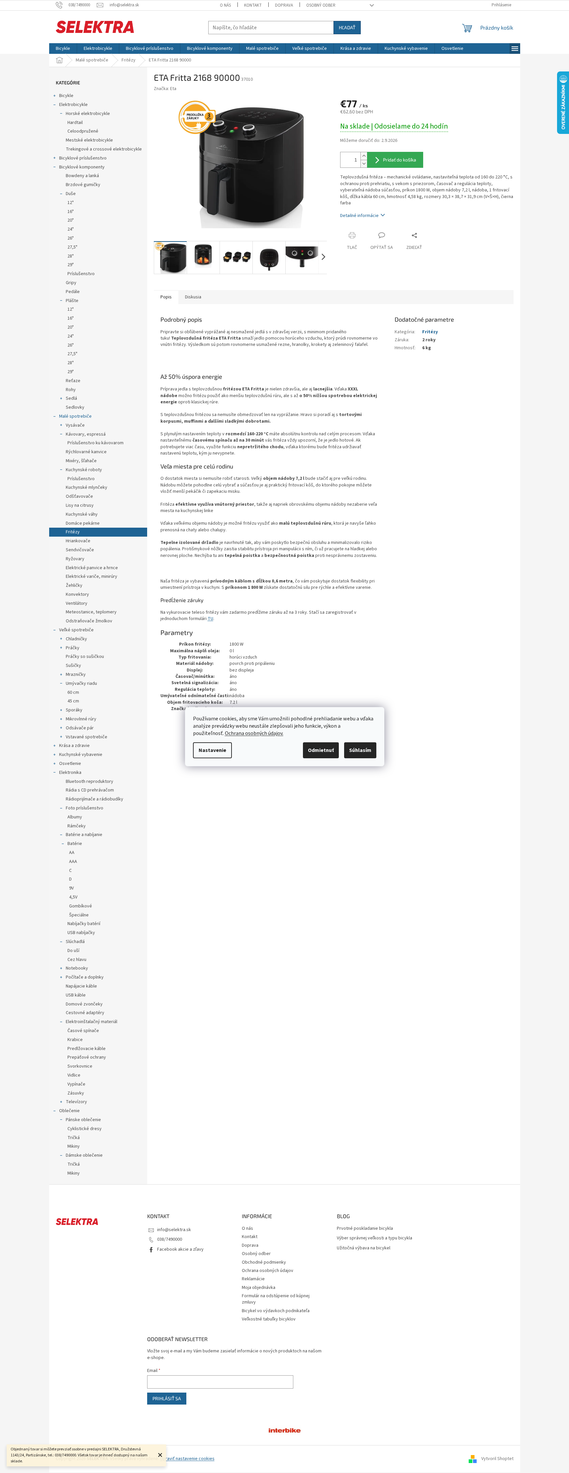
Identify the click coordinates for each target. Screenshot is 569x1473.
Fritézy (73, 532)
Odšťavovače (79, 496)
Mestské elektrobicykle (89, 140)
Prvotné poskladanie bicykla (365, 1228)
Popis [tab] (166, 297)
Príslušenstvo (81, 273)
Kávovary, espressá (86, 434)
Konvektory (77, 594)
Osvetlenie (70, 763)
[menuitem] (63, 48)
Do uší (73, 950)
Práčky (72, 648)
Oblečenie (69, 1110)
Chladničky (76, 639)
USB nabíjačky (81, 932)
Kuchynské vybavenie (80, 754)
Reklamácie (253, 1279)
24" (70, 229)
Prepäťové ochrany (86, 1057)
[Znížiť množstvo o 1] (363, 163)
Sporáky (74, 710)
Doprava (284, 5)
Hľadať (347, 27)
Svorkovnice (79, 1066)
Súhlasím (360, 750)
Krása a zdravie (74, 745)
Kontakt (253, 5)
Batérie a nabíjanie (84, 834)
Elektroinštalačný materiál (91, 1021)
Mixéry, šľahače (81, 461)
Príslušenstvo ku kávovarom (95, 443)
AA (71, 852)
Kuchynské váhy (82, 514)
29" (70, 265)
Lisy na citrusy (80, 505)
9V (71, 888)
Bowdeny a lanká (82, 175)
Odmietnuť (321, 750)
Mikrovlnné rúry (81, 719)
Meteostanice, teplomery (91, 612)
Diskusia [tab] (193, 297)
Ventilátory (76, 603)
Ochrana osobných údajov (267, 1270)
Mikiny (73, 1146)
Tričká (73, 1137)
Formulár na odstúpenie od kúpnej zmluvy (276, 1299)
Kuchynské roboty (84, 470)
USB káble (76, 995)
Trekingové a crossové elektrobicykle (104, 149)
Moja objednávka (258, 1287)
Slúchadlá (75, 941)
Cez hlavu (76, 959)
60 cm (73, 692)
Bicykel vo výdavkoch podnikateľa (276, 1311)
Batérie (74, 843)
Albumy (74, 817)
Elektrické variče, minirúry (91, 576)
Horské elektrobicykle (88, 113)
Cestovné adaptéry (85, 1012)
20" (70, 220)
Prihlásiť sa (166, 1398)
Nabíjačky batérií (83, 923)
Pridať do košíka (399, 159)
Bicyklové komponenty (82, 167)
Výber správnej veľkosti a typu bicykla (374, 1238)
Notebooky (77, 968)
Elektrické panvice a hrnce (92, 568)
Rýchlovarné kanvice (86, 452)
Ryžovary (75, 559)
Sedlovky (75, 407)
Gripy (71, 282)
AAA (73, 861)
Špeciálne (79, 915)
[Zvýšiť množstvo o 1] (363, 156)
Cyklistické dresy (84, 1128)
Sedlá (71, 398)
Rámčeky (76, 826)
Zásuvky (75, 1093)
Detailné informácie (359, 215)
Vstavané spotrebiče (86, 737)
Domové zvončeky (84, 1004)
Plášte (72, 300)
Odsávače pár (80, 728)
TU (210, 618)
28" (70, 256)
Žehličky (74, 585)
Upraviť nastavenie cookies (187, 1458)
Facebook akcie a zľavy (180, 1249)
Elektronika (70, 772)
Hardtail (75, 122)
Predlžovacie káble (86, 1048)
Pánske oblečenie (83, 1119)
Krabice (75, 1039)
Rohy (71, 389)
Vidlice (73, 1075)
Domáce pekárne (83, 523)
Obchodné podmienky (264, 1262)
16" (70, 211)
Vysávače (75, 425)
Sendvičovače (80, 550)
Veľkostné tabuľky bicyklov (269, 1319)
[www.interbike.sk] (284, 1430)
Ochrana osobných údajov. (254, 733)
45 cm (73, 701)
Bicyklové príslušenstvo (83, 158)
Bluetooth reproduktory (89, 781)
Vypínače (76, 1084)
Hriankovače (78, 541)
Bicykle (66, 95)
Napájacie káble (81, 986)
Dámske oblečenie (84, 1155)
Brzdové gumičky (83, 184)
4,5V (73, 897)
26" (70, 238)
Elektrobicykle (73, 104)
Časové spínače (83, 1030)
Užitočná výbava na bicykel (363, 1248)
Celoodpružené (82, 131)
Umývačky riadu (81, 683)
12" (70, 202)
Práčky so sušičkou (85, 656)
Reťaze (73, 380)
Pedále (73, 291)
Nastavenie (212, 750)
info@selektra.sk (174, 1229)
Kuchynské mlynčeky (86, 487)
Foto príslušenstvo (84, 808)
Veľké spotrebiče (76, 630)
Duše (71, 193)
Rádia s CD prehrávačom (90, 790)
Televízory (76, 1102)
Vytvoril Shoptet (497, 1458)
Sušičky (73, 665)
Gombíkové (80, 906)
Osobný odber (320, 5)
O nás (225, 5)
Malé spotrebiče (75, 416)
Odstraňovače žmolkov (89, 621)
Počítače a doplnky (85, 977)
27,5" (72, 247)
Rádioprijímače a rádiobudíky (94, 799)
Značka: (165, 88)
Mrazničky (76, 674)
